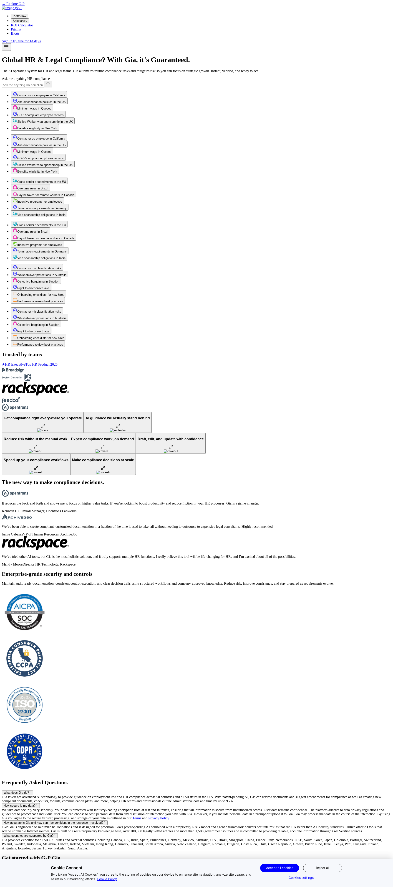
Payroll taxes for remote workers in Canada (45, 195)
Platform (18, 16)
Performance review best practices (40, 301)
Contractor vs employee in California (41, 95)
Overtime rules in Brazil (32, 188)
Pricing (16, 29)
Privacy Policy (158, 818)
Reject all (322, 868)
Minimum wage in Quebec (34, 108)
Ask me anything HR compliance (26, 79)
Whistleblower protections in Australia (41, 275)
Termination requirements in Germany (42, 208)
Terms (136, 818)
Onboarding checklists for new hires (40, 294)
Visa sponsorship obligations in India (41, 215)
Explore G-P (13, 4)
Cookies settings (301, 877)
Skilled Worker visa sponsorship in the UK (45, 121)
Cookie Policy (107, 879)
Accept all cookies (279, 868)
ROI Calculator (22, 25)
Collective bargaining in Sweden (38, 281)
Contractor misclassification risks (39, 268)
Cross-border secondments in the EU (41, 182)
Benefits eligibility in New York (37, 128)
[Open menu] (6, 47)
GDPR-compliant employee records (40, 115)
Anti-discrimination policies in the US (41, 102)
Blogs (15, 33)
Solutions (19, 21)
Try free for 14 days (26, 41)
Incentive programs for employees (39, 201)
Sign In (7, 41)
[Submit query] (48, 84)
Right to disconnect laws (33, 288)
